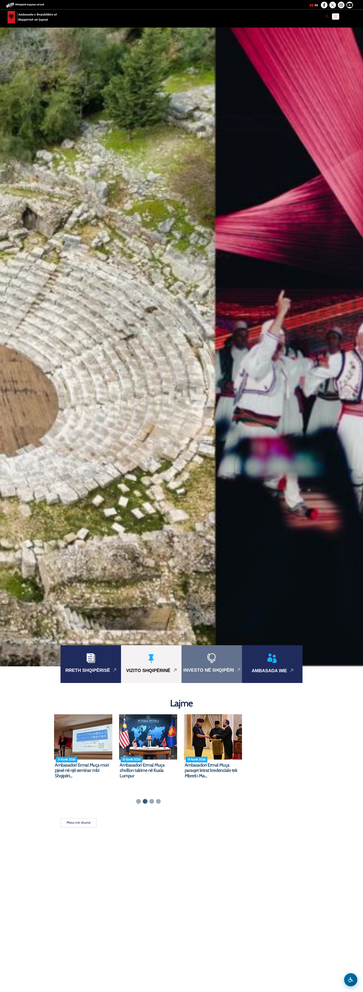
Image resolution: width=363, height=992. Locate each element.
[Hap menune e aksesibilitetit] (350, 979)
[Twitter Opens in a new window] (332, 5)
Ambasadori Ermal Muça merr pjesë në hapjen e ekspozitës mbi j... (84, 770)
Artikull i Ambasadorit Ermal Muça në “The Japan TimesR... (146, 767)
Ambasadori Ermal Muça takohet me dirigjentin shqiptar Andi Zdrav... (212, 770)
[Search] (327, 16)
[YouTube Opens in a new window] (349, 5)
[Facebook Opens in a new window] (324, 5)
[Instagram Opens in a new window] (341, 5)
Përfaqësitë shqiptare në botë (29, 4)
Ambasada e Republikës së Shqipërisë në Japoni (37, 17)
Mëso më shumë (79, 823)
